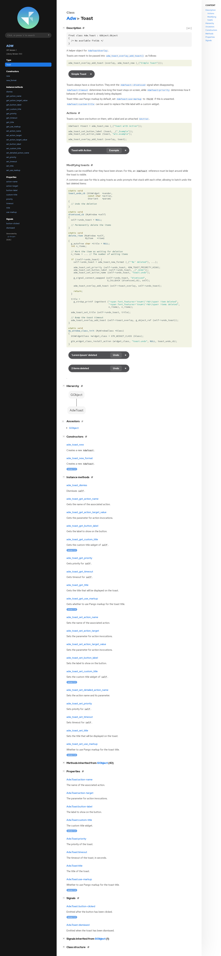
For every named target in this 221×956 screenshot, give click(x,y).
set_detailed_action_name (17, 153)
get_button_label (13, 104)
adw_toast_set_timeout (79, 717)
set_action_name (13, 131)
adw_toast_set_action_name (82, 617)
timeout (9, 203)
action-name (11, 181)
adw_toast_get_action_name (82, 498)
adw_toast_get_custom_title (82, 539)
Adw (9, 46)
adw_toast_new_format (79, 458)
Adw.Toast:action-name (79, 779)
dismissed (10, 228)
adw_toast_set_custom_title (82, 671)
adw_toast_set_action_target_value (86, 644)
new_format (11, 80)
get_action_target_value (17, 100)
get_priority (11, 113)
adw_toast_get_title (77, 585)
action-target (12, 186)
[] (64, 27)
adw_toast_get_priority (79, 558)
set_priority (11, 157)
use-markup (11, 212)
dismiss (9, 91)
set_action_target (14, 135)
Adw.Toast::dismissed (77, 925)
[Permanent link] (79, 113)
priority (9, 199)
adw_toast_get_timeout (79, 571)
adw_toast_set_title (77, 730)
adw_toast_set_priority (79, 703)
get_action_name (13, 96)
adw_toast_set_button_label (82, 657)
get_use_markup (13, 126)
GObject (74, 428)
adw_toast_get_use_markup (82, 598)
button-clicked (12, 223)
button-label (11, 190)
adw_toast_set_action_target (82, 630)
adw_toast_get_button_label (82, 525)
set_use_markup (13, 170)
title (8, 207)
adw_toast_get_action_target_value (86, 512)
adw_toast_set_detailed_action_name (87, 690)
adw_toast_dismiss (76, 485)
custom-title (11, 194)
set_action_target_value (16, 139)
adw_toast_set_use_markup (82, 744)
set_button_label (13, 144)
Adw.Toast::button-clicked (80, 906)
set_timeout (11, 161)
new (8, 76)
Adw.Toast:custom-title (79, 820)
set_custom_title (13, 148)
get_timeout (11, 118)
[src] (189, 28)
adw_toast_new (75, 444)
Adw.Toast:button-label (79, 806)
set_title (10, 166)
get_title (10, 122)
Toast (8, 64)
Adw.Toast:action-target (79, 793)
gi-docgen (11, 236)
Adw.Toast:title (74, 865)
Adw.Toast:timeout (76, 852)
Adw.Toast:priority (76, 838)
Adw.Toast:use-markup (79, 879)
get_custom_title (13, 109)
